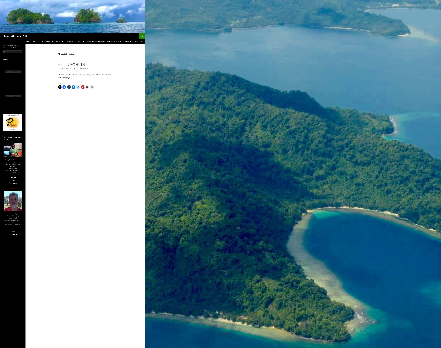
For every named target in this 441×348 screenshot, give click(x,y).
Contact (79, 41)
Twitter (13, 177)
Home (28, 41)
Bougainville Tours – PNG (15, 36)
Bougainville (46, 41)
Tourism (69, 41)
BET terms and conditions (134, 41)
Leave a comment (82, 69)
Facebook (12, 183)
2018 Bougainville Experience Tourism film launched (104, 41)
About (35, 41)
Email (12, 180)
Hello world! (71, 64)
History (58, 41)
